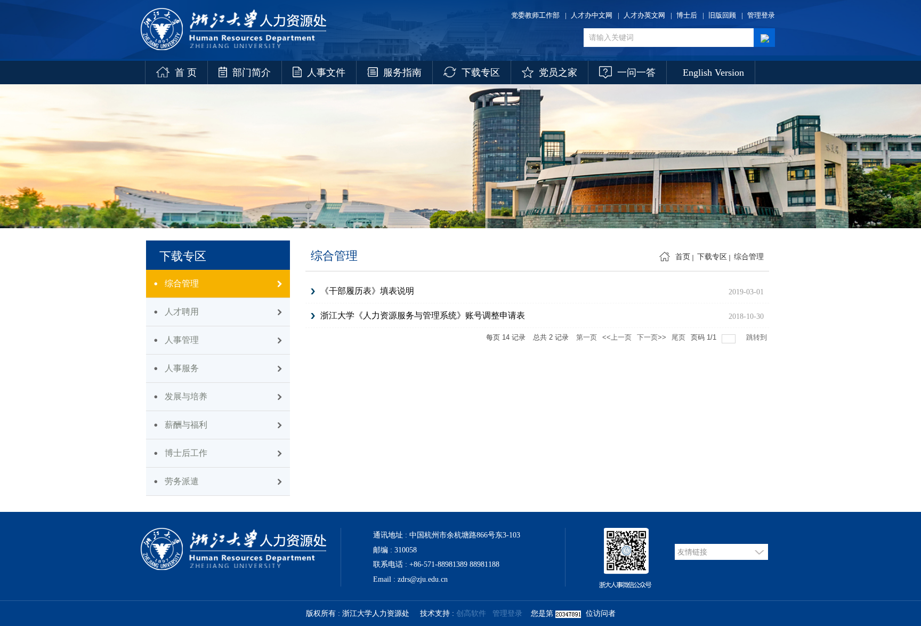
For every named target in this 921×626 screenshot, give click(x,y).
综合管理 (182, 283)
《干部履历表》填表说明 (367, 290)
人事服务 (182, 368)
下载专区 (481, 72)
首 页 (186, 72)
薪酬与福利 (186, 424)
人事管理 (182, 339)
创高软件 (471, 613)
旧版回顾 (722, 15)
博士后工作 (186, 453)
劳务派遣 (182, 481)
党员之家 (558, 72)
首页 (682, 257)
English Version (713, 72)
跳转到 (757, 337)
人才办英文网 (644, 15)
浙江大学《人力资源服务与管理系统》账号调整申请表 (422, 315)
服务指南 (402, 72)
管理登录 (761, 15)
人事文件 (326, 72)
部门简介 (251, 72)
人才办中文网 (591, 15)
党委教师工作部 (535, 15)
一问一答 (636, 72)
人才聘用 (182, 311)
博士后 (686, 15)
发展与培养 (186, 396)
